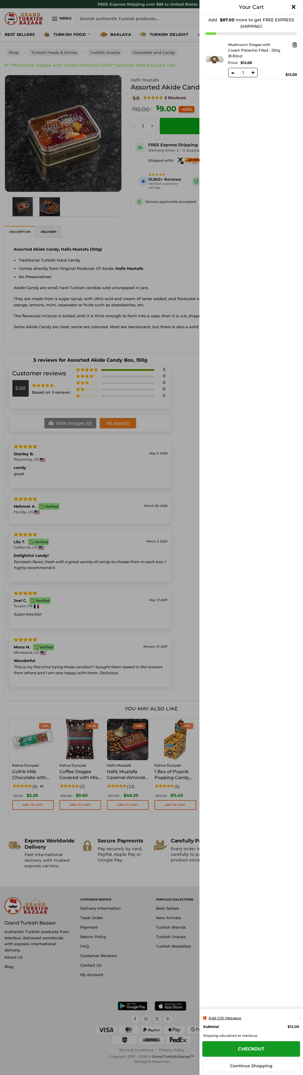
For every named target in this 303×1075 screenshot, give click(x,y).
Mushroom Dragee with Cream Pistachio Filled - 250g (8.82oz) (254, 50)
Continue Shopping (251, 1065)
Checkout (251, 1049)
